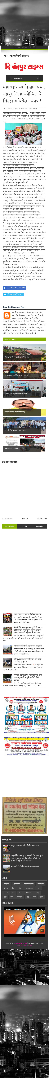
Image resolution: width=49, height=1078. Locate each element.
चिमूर (20, 888)
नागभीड (6, 892)
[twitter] (19, 47)
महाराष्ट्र (37, 892)
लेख (28, 897)
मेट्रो (12, 897)
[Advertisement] (24, 23)
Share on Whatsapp (16, 300)
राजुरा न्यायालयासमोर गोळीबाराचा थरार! (28, 614)
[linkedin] (34, 47)
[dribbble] (30, 47)
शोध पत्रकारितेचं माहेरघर (16, 55)
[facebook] (15, 47)
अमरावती (6, 884)
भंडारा (20, 892)
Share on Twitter (15, 294)
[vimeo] (22, 47)
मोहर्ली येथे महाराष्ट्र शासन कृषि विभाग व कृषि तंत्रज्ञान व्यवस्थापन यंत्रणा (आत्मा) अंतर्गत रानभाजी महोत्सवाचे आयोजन (28, 630)
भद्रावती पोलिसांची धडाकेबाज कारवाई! (28, 645)
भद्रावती (28, 892)
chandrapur (33, 109)
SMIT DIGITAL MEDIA (24, 946)
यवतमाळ (19, 897)
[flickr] (26, 47)
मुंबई (5, 897)
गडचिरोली (41, 884)
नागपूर (38, 888)
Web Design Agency (20, 943)
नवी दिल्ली (29, 888)
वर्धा (34, 897)
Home (25, 518)
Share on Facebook (16, 287)
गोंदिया (6, 888)
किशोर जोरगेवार (29, 884)
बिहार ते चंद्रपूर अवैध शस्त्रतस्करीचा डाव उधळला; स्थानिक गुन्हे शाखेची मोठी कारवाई (28, 678)
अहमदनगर (16, 884)
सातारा (41, 897)
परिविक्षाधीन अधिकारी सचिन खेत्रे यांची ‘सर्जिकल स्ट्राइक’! (27, 660)
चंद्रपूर (13, 888)
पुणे (13, 892)
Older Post (42, 518)
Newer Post (7, 518)
